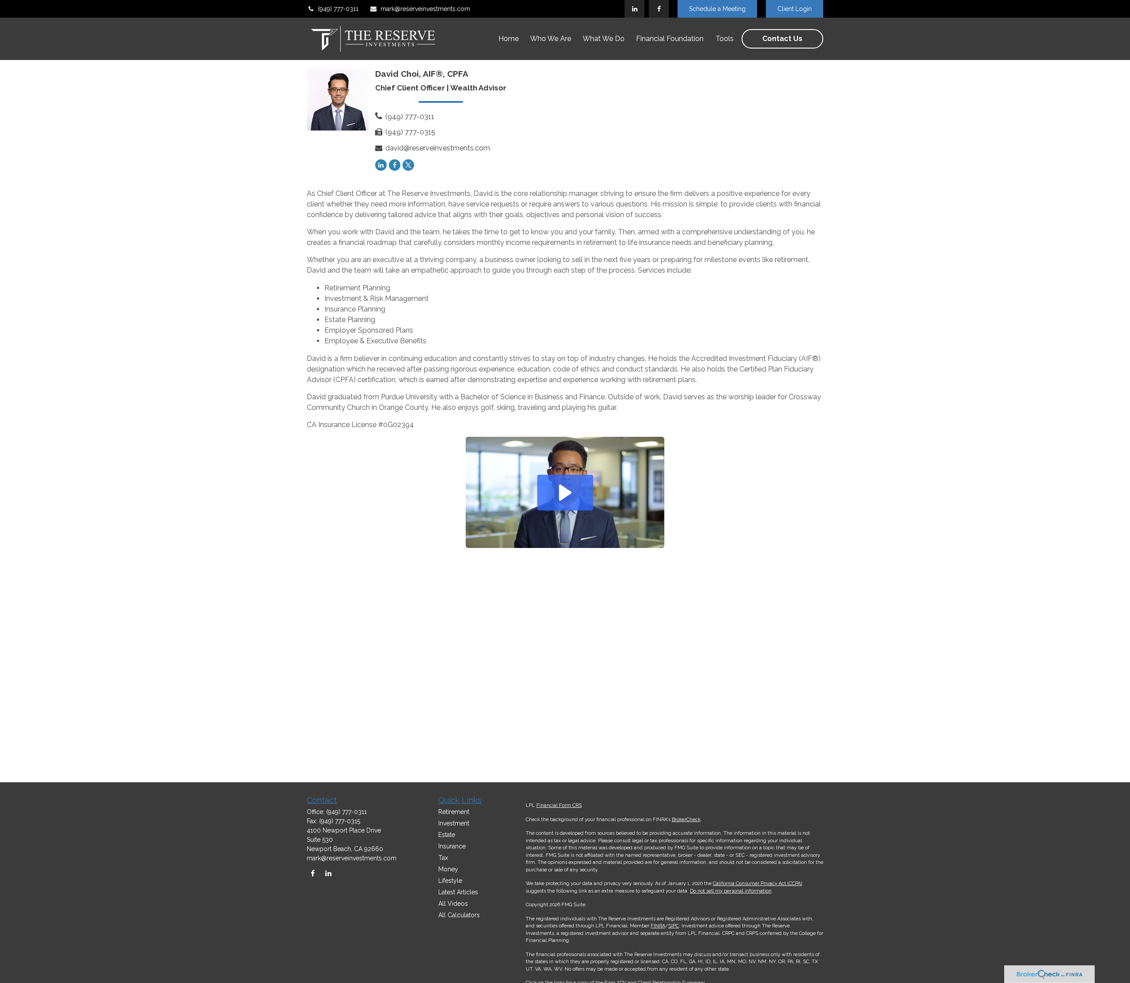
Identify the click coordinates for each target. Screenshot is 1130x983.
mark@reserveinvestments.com (425, 8)
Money (448, 869)
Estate (446, 834)
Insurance (452, 846)
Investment (453, 823)
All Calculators (459, 915)
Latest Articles (458, 892)
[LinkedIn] (634, 9)
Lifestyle (450, 880)
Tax (443, 857)
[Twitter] (408, 165)
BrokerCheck (686, 819)
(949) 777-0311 (338, 8)
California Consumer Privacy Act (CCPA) (757, 883)
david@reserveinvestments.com (437, 148)
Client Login (794, 8)
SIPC (673, 926)
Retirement (453, 811)
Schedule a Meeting (717, 8)
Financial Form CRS (559, 805)
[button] (508, 39)
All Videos (453, 903)
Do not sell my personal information (731, 891)
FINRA (658, 926)
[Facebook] (659, 9)
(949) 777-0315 (410, 132)
